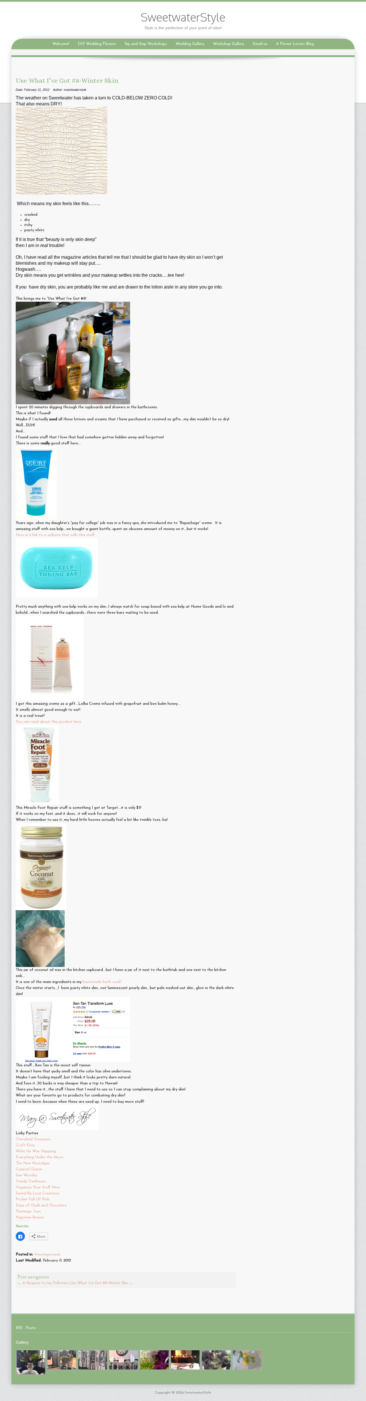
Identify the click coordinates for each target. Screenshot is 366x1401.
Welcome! (60, 44)
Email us (260, 44)
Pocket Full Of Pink (32, 1199)
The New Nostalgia (33, 1163)
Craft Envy (26, 1145)
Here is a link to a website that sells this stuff (55, 535)
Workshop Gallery (228, 44)
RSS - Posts (26, 1328)
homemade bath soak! (102, 982)
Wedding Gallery (190, 44)
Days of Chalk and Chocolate (42, 1205)
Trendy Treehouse (31, 1181)
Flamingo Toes (29, 1211)
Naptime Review (30, 1217)
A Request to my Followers (43, 1283)
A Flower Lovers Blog (295, 44)
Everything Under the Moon (40, 1157)
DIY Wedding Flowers (97, 44)
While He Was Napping (36, 1151)
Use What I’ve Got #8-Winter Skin (101, 1283)
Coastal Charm (29, 1169)
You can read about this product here (48, 722)
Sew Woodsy (27, 1175)
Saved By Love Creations (37, 1193)
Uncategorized (46, 1254)
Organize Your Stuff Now (38, 1187)
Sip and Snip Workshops (146, 44)
